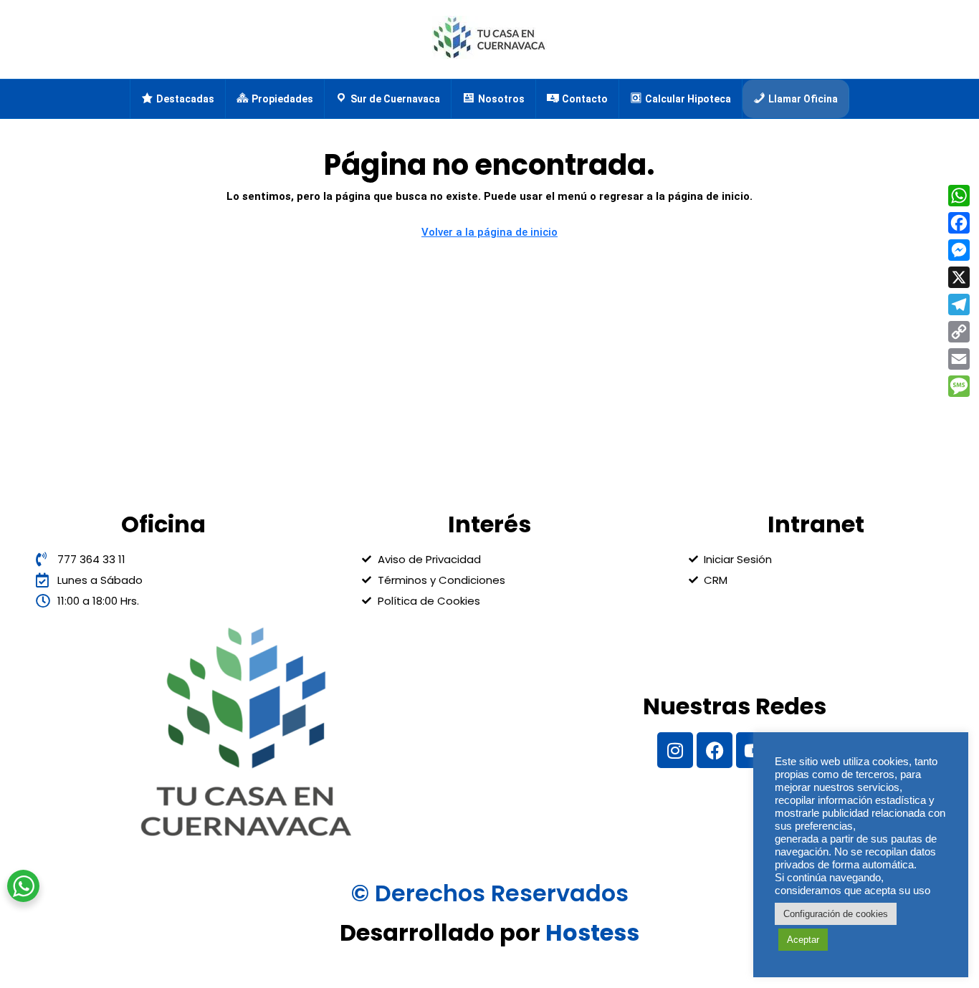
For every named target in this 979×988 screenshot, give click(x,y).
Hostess (592, 932)
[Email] (959, 359)
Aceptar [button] (803, 939)
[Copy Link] (959, 331)
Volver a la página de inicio (489, 232)
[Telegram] (959, 304)
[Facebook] (714, 750)
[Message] (959, 386)
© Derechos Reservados (490, 893)
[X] (959, 277)
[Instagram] (675, 750)
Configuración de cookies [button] (835, 913)
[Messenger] (959, 250)
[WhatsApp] (959, 195)
